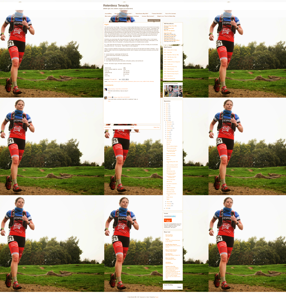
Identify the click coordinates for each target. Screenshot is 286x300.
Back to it (169, 159)
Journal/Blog (108, 13)
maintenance (130, 81)
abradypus (168, 262)
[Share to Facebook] (126, 79)
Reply (109, 92)
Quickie (168, 144)
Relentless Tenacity (116, 5)
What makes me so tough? (111, 16)
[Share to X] (125, 79)
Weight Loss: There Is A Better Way (166, 16)
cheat (112, 81)
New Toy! (169, 142)
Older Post (156, 127)
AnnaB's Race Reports (171, 244)
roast (141, 81)
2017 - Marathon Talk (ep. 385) (171, 54)
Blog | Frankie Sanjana (171, 249)
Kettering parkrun (169, 263)
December (169, 122)
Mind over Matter (170, 258)
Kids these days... (169, 236)
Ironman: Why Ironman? (148, 16)
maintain (125, 81)
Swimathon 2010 (171, 191)
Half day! (169, 169)
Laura (109, 88)
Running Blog (169, 235)
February (169, 203)
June (168, 134)
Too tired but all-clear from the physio (172, 151)
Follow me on (168, 220)
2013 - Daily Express (169, 69)
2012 (167, 116)
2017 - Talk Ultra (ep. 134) (170, 57)
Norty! (168, 157)
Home (132, 127)
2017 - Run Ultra (168, 52)
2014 (167, 112)
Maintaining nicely (171, 171)
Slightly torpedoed (171, 187)
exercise (116, 81)
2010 (167, 120)
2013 (167, 114)
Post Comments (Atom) (135, 132)
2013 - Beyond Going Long (170, 66)
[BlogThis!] (124, 79)
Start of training (170, 189)
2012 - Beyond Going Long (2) (171, 71)
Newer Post (107, 127)
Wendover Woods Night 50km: (172, 40)
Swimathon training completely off (171, 173)
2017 (167, 106)
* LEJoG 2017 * (128, 13)
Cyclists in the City (170, 266)
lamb (122, 81)
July (168, 132)
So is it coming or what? (172, 164)
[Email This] (122, 79)
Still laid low (169, 181)
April (168, 138)
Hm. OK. (169, 185)
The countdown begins (172, 146)
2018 (167, 104)
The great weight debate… (171, 251)
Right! (168, 199)
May (168, 136)
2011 (167, 118)
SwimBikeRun (169, 254)
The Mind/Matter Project (171, 259)
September (169, 128)
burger (109, 81)
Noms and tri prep (171, 153)
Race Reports (118, 13)
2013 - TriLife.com (168, 64)
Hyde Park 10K (167, 33)
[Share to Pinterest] (128, 79)
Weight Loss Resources (169, 78)
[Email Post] (120, 79)
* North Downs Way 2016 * (141, 13)
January (169, 205)
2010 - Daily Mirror (168, 76)
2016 (167, 108)
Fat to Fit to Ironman (170, 13)
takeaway (152, 81)
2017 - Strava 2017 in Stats (170, 50)
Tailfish (167, 239)
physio (135, 81)
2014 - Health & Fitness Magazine (172, 61)
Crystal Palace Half (169, 28)
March (168, 201)
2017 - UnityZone (168, 59)
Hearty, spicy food (171, 179)
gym (119, 81)
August (168, 130)
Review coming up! (171, 155)
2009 (167, 208)
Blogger (156, 297)
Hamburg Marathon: (169, 37)
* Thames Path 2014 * (157, 13)
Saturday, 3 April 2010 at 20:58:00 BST (119, 88)
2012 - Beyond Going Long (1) (171, 73)
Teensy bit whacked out (172, 166)
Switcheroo (169, 140)
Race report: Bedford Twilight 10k (173, 255)
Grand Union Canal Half (170, 35)
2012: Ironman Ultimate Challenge (130, 16)
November (169, 124)
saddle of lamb (146, 81)
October (169, 126)
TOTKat (109, 97)
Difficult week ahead (171, 148)
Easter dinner (170, 197)
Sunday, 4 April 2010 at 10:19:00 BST (122, 97)
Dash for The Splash (169, 30)
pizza (138, 81)
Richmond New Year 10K (170, 26)
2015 (167, 110)
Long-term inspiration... (172, 183)
